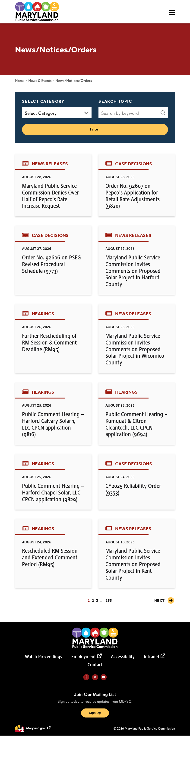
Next (159, 600)
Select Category (43, 101)
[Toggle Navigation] (172, 13)
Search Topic (115, 101)
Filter (95, 129)
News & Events (40, 80)
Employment (83, 656)
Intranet (151, 656)
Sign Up (95, 713)
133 (109, 600)
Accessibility (123, 656)
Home (20, 80)
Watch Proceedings (43, 656)
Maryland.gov (36, 728)
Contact (95, 664)
